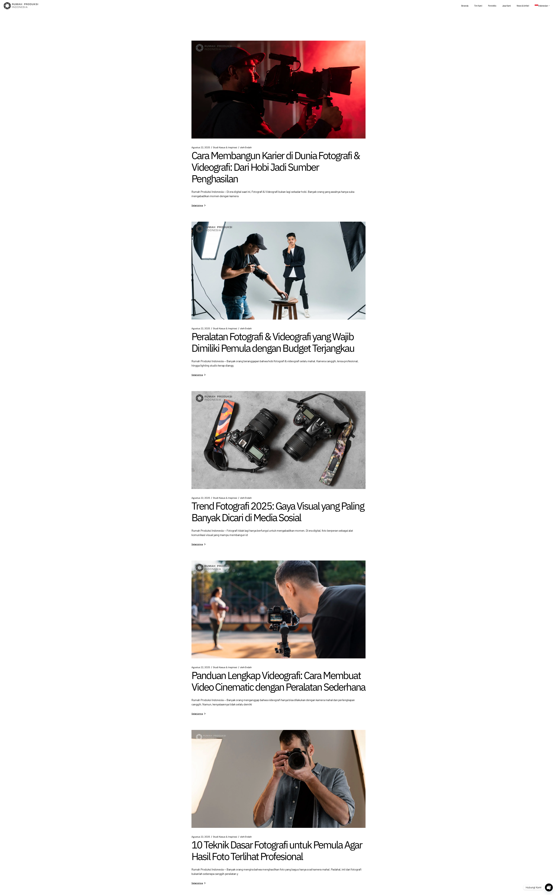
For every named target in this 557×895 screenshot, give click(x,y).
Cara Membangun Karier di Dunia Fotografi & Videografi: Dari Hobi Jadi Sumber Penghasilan (275, 167)
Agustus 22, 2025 (200, 147)
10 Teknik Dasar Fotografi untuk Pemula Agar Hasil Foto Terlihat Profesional (276, 850)
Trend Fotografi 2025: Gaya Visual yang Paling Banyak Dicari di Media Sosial (277, 511)
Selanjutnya (197, 205)
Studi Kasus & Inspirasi (225, 147)
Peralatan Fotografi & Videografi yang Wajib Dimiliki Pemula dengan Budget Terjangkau (272, 342)
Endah (246, 147)
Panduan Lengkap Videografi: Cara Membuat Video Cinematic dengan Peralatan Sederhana (278, 681)
